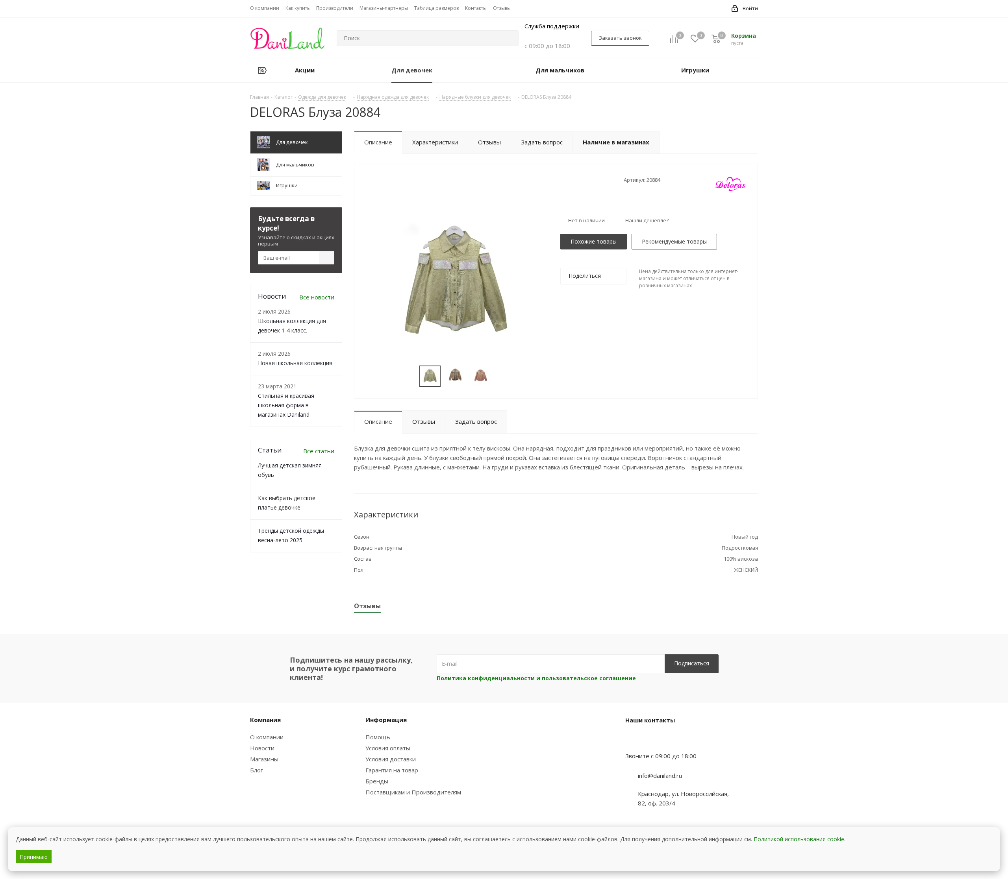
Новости (262, 748)
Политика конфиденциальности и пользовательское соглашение (536, 678)
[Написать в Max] (650, 740)
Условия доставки (390, 759)
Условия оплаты (387, 748)
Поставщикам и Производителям (413, 792)
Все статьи (318, 451)
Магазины (264, 759)
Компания (265, 720)
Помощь (377, 737)
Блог (256, 770)
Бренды (376, 781)
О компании (267, 737)
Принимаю (34, 857)
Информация (386, 720)
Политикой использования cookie (799, 839)
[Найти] (509, 38)
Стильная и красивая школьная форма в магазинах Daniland (286, 405)
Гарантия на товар (391, 770)
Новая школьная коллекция (295, 363)
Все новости (316, 297)
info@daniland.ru (660, 775)
